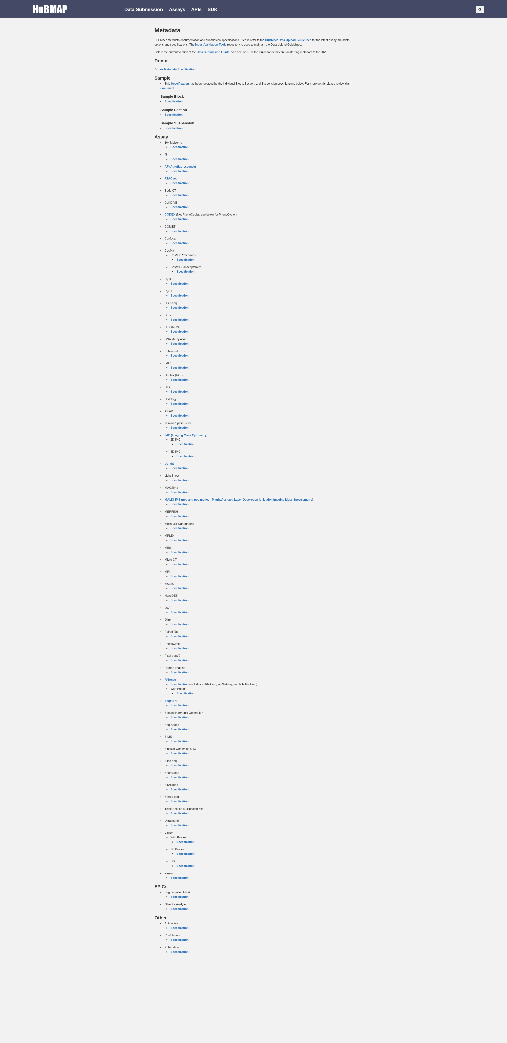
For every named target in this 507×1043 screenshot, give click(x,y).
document (167, 88)
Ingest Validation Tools (210, 44)
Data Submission (143, 9)
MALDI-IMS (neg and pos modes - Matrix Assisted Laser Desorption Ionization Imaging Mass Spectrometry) (239, 499)
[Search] (480, 9)
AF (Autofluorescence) (180, 166)
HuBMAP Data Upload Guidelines (288, 40)
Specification (180, 83)
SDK (212, 9)
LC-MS (169, 463)
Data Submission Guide (213, 52)
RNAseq (170, 679)
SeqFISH (171, 700)
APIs (196, 9)
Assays (177, 9)
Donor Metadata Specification (174, 69)
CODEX (170, 214)
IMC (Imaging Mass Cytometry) (186, 435)
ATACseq (171, 178)
